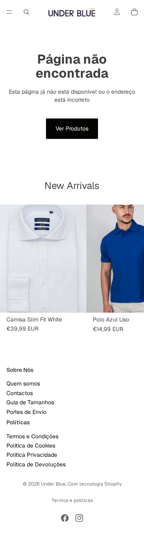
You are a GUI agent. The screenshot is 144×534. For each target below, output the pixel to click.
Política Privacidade (31, 454)
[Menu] (9, 12)
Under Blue (53, 484)
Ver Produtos (72, 128)
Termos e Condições (32, 436)
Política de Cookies (30, 445)
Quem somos (23, 383)
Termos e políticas (72, 500)
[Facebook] (65, 518)
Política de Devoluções (36, 464)
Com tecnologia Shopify (95, 484)
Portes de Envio (26, 411)
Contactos (19, 392)
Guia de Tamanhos (30, 402)
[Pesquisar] (26, 12)
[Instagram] (79, 518)
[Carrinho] (134, 12)
